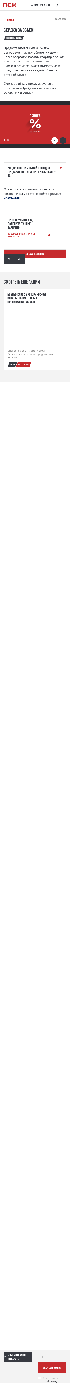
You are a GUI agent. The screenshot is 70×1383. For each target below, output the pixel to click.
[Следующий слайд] (63, 140)
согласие (54, 1378)
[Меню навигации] (63, 5)
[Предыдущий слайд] (54, 140)
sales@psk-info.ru (17, 233)
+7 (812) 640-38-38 (40, 5)
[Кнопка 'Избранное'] (56, 5)
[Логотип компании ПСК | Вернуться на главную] (9, 5)
